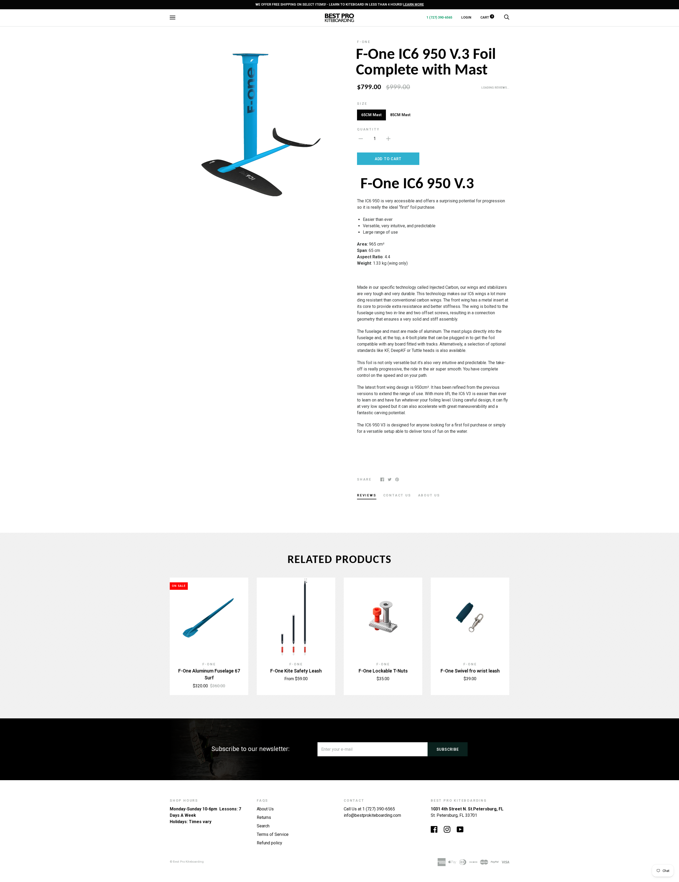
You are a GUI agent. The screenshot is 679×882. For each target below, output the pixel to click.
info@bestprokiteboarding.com (372, 815)
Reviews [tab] (366, 495)
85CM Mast (400, 115)
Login (466, 17)
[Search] (506, 17)
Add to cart (388, 159)
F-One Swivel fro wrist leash (470, 671)
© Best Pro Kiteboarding (187, 861)
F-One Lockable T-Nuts (383, 671)
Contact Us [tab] (397, 495)
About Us (265, 808)
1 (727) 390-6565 (439, 17)
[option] (252, 122)
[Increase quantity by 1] (388, 138)
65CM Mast (371, 115)
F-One (296, 664)
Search (263, 825)
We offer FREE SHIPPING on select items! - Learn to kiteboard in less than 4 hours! (339, 4)
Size (362, 104)
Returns (264, 817)
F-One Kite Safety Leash (296, 671)
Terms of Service (273, 834)
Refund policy (269, 842)
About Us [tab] (429, 495)
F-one (364, 42)
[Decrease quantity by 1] (360, 138)
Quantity (368, 129)
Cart (486, 17)
